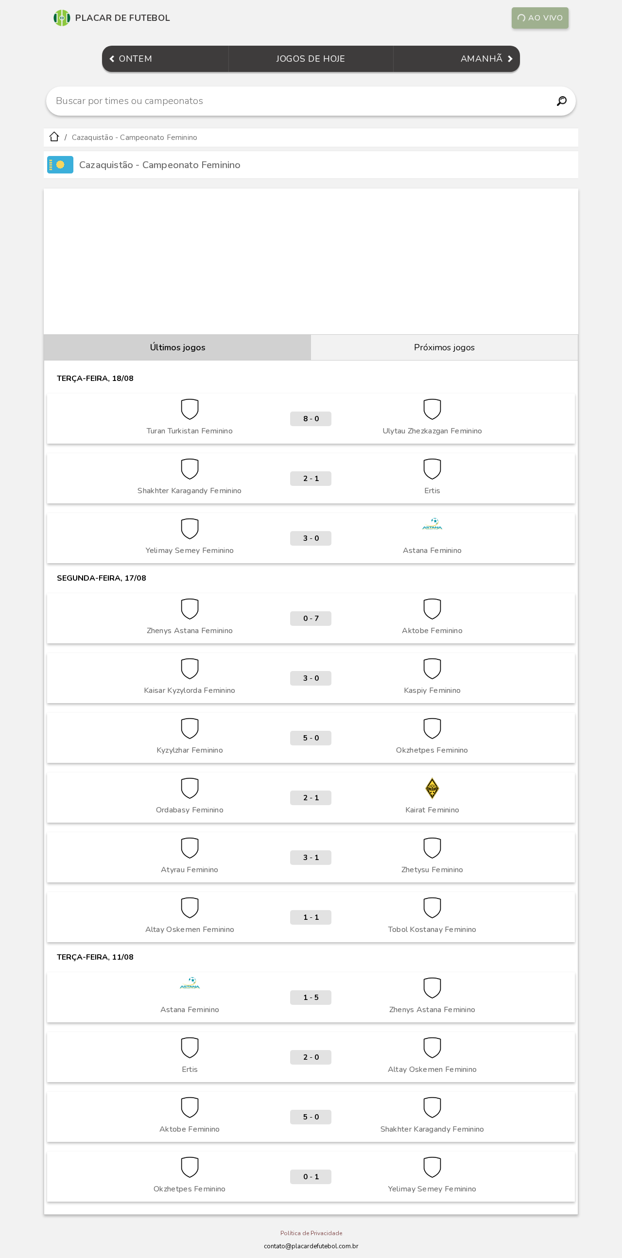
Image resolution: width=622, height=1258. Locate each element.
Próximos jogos (444, 347)
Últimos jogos (178, 347)
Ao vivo (545, 18)
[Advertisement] (311, 261)
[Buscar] (561, 101)
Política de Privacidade (311, 1233)
